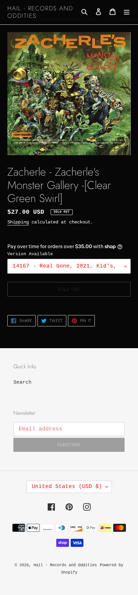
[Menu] (127, 12)
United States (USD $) (67, 487)
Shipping (18, 222)
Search (22, 382)
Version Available (30, 254)
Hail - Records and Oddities (40, 12)
